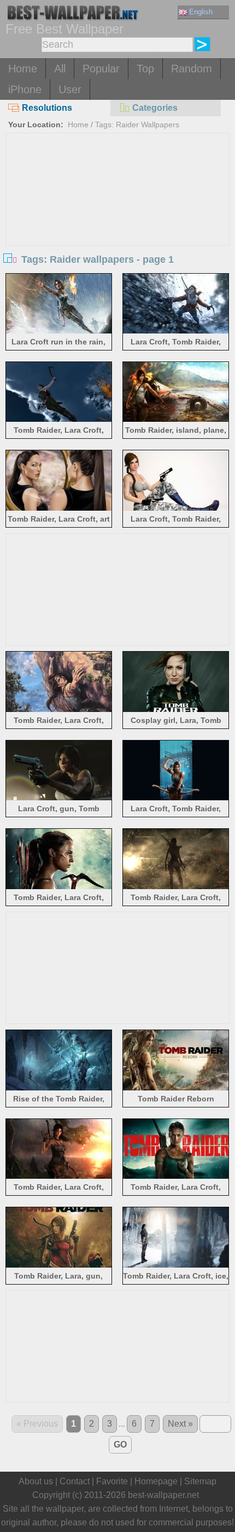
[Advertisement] (118, 215)
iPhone (25, 89)
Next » (180, 1423)
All (60, 69)
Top (145, 69)
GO (120, 1444)
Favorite (112, 1481)
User (69, 89)
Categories (155, 107)
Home (22, 69)
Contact (75, 1481)
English (201, 12)
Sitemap (200, 1481)
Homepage (156, 1481)
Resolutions (47, 107)
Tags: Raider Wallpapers (137, 124)
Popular (101, 69)
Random (191, 69)
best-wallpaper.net (163, 1495)
